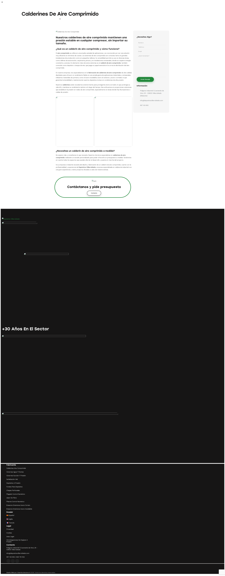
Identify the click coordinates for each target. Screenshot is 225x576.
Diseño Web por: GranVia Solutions (17, 572)
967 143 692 (144, 105)
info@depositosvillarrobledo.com (151, 100)
